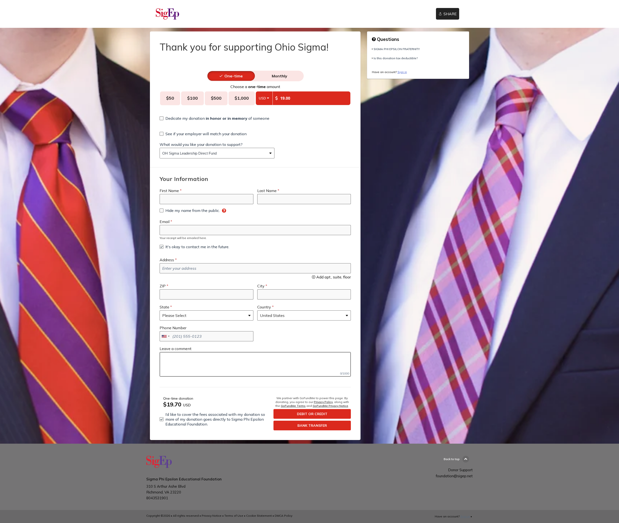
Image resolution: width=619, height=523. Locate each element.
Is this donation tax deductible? (396, 58)
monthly (279, 76)
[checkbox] (214, 118)
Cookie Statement (259, 515)
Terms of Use (233, 515)
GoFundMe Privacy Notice (330, 406)
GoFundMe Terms (293, 406)
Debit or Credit (312, 414)
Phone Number (173, 327)
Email (164, 221)
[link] (167, 14)
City (261, 286)
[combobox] (213, 153)
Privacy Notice (211, 515)
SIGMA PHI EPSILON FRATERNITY (397, 49)
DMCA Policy (283, 515)
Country (264, 307)
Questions (387, 39)
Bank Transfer (312, 425)
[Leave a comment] (255, 364)
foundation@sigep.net (454, 476)
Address (167, 259)
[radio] (233, 76)
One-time (233, 76)
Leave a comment (176, 348)
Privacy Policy (323, 402)
